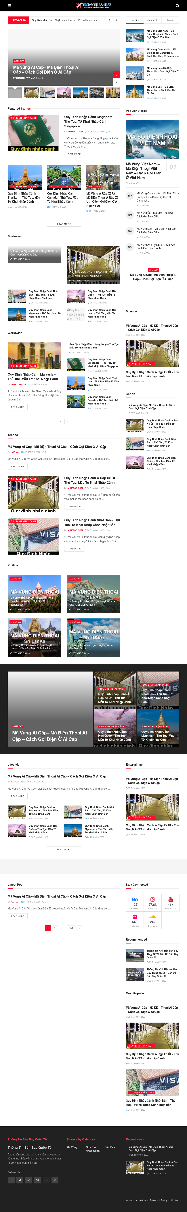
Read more (74, 153)
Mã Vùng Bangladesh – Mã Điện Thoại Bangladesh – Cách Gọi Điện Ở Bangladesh (31, 601)
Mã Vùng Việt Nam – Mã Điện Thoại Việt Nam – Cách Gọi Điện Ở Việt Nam (162, 34)
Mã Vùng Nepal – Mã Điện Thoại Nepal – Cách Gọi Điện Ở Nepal (92, 602)
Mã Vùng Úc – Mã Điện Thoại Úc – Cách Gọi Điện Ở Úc (163, 71)
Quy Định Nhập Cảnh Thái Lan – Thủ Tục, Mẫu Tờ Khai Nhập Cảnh (24, 197)
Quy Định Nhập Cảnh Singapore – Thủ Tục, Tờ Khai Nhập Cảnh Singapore (89, 121)
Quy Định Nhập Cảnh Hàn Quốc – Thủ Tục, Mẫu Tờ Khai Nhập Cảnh (68, 20)
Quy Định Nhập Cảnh (23, 117)
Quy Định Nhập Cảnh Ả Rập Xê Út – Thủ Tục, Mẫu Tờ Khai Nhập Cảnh (92, 274)
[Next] (67, 421)
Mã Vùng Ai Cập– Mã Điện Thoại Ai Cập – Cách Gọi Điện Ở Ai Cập (46, 69)
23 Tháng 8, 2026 (95, 131)
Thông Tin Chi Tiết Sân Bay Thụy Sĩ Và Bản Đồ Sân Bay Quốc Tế (162, 954)
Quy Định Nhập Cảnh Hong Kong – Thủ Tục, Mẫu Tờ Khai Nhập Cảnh (94, 345)
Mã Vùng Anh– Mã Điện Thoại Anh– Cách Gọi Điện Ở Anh (157, 246)
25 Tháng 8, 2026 (21, 259)
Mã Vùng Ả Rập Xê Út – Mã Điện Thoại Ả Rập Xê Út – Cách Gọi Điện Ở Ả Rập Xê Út (102, 199)
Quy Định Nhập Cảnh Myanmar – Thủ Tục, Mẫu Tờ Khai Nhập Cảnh (45, 313)
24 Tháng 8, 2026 (80, 280)
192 (71, 928)
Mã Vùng (94, 186)
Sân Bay (19, 60)
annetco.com (75, 131)
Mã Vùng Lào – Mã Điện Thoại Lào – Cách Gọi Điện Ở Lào (162, 90)
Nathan (20, 78)
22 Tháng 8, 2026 (21, 609)
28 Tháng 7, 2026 (157, 980)
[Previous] (60, 421)
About (129, 1200)
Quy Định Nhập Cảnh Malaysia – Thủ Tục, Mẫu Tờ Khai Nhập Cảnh (33, 376)
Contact (175, 1200)
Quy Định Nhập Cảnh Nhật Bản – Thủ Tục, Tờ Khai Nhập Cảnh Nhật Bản (43, 294)
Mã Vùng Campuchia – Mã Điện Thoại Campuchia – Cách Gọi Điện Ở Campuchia (163, 53)
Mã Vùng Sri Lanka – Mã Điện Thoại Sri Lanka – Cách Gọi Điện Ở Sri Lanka (32, 646)
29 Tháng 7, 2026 (157, 962)
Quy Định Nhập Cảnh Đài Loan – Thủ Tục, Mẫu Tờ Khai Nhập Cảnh (102, 313)
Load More (64, 223)
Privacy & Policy (158, 1200)
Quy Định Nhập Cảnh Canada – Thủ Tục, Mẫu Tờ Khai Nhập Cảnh (62, 197)
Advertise (141, 1200)
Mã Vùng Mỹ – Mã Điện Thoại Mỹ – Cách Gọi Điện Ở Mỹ (92, 646)
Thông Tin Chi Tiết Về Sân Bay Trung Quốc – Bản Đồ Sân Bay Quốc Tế (162, 972)
